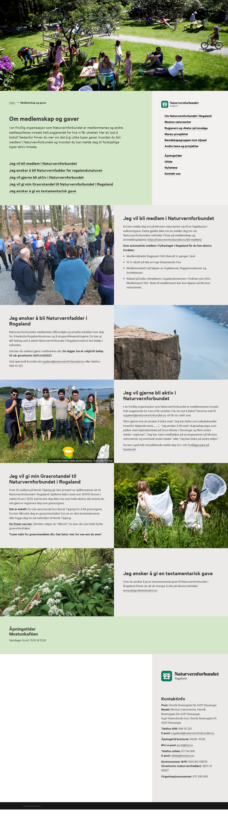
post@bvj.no (185, 745)
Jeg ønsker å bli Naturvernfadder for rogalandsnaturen (55, 170)
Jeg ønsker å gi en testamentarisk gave (42, 190)
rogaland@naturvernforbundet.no (62, 361)
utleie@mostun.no (182, 755)
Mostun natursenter (178, 122)
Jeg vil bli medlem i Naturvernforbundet (43, 163)
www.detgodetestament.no (140, 590)
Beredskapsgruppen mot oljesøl (186, 140)
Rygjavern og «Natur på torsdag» (186, 128)
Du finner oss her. (20, 524)
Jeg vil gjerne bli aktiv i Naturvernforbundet (46, 177)
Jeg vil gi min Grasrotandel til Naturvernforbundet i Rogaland (61, 184)
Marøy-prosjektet (176, 134)
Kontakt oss (173, 174)
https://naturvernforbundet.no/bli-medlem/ (174, 239)
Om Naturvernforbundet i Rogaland (188, 116)
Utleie (168, 162)
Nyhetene (171, 168)
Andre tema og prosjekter (182, 146)
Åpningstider (173, 156)
